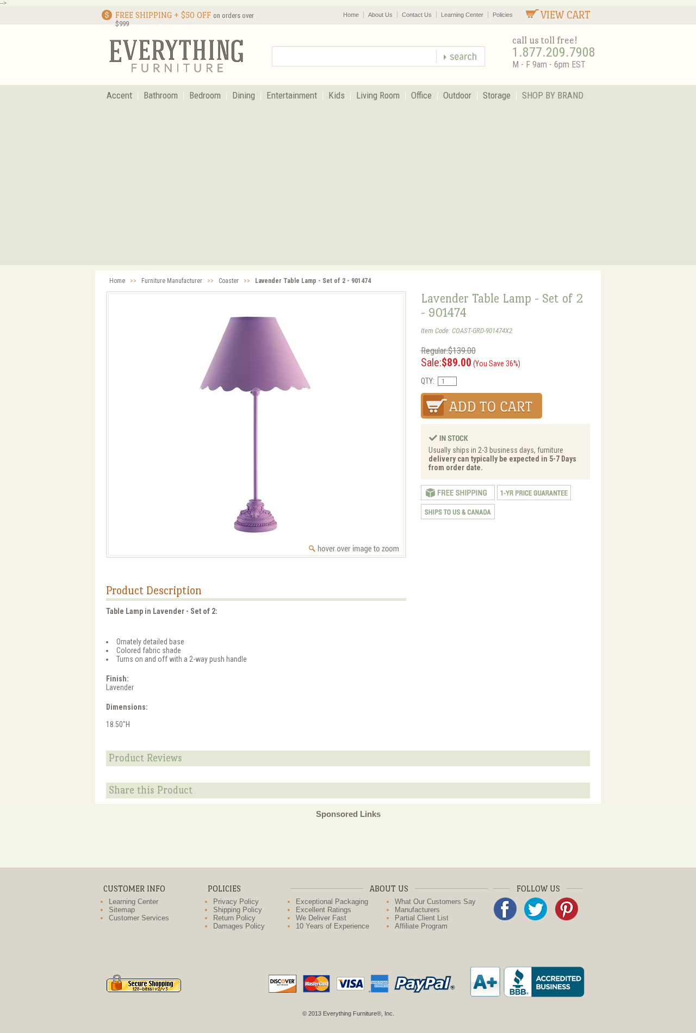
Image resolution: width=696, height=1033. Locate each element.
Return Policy (234, 918)
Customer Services (139, 918)
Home (351, 14)
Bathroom (161, 95)
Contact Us (417, 14)
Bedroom (205, 95)
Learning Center (462, 14)
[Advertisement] (348, 189)
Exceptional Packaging (332, 901)
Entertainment (291, 95)
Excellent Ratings (323, 910)
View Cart (565, 15)
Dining (243, 95)
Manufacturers (417, 910)
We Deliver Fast (321, 918)
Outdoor (457, 95)
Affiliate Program (421, 926)
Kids (336, 95)
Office (421, 95)
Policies (503, 14)
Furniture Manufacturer (171, 281)
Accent (119, 95)
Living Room (378, 95)
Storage (497, 95)
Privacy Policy (236, 901)
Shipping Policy (237, 910)
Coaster (229, 281)
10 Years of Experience (332, 926)
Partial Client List (422, 918)
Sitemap (122, 910)
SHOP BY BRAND (552, 95)
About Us (380, 14)
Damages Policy (239, 926)
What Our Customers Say (435, 901)
